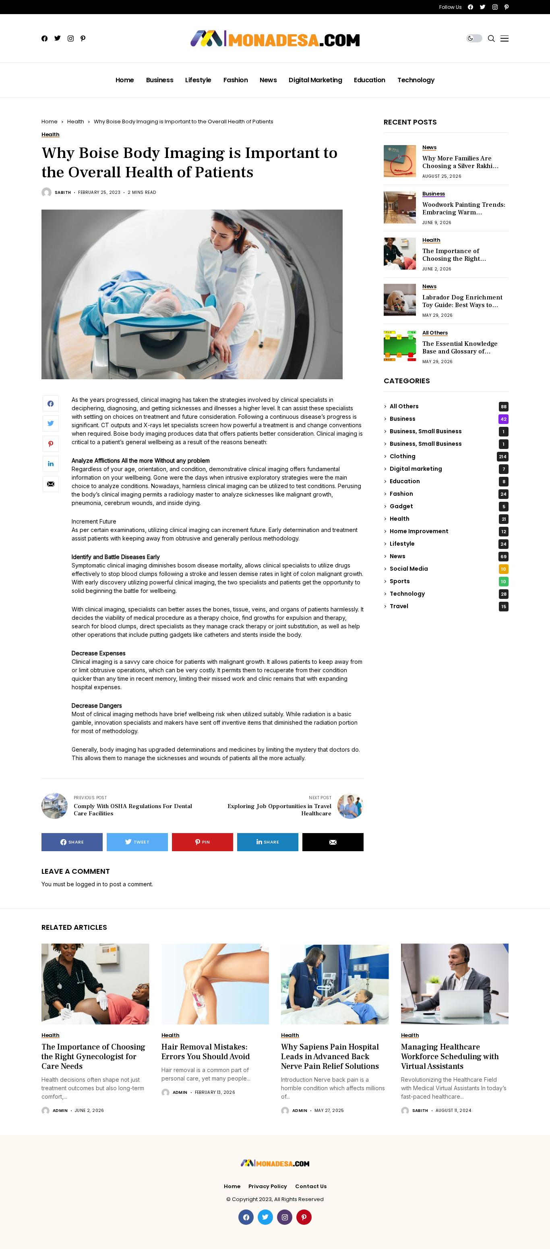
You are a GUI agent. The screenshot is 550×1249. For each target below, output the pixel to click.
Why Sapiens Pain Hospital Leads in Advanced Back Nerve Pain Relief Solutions (330, 1057)
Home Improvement (448, 531)
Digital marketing (447, 469)
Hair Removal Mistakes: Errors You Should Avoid (205, 1052)
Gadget (447, 506)
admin (60, 1110)
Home (49, 121)
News (448, 556)
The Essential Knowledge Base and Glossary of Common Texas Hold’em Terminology (460, 355)
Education (447, 481)
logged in (88, 884)
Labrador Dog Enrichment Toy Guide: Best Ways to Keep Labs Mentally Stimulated (462, 309)
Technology (448, 594)
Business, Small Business (447, 431)
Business (448, 419)
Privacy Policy (267, 1186)
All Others (448, 406)
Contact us (311, 1186)
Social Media (448, 569)
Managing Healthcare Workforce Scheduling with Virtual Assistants (450, 1057)
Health (75, 121)
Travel (448, 606)
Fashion (448, 494)
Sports (448, 581)
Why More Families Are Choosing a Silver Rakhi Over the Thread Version (459, 166)
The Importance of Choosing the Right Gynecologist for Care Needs (455, 262)
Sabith (63, 192)
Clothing (448, 456)
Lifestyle (448, 544)
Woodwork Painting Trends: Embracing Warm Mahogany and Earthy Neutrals (463, 216)
